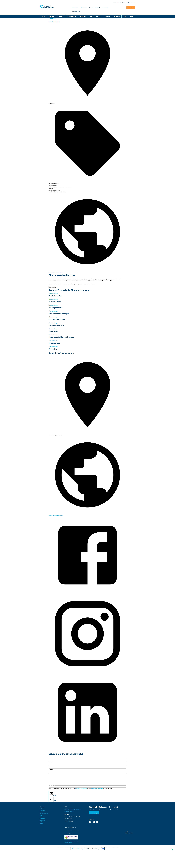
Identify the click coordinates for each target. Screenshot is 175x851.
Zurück (53, 800)
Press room (72, 847)
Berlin (43, 16)
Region (79, 809)
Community (106, 7)
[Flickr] (94, 822)
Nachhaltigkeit (76, 11)
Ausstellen (75, 7)
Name (50, 757)
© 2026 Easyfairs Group (62, 847)
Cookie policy (110, 847)
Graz (91, 16)
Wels (125, 16)
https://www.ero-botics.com (56, 272)
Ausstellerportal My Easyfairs (119, 2)
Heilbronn (107, 16)
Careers (79, 847)
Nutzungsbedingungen (97, 788)
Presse (91, 7)
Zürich (131, 16)
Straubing (117, 16)
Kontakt (97, 7)
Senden (53, 795)
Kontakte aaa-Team (69, 808)
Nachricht (51, 772)
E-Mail (50, 765)
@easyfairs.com (71, 830)
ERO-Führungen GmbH (54, 22)
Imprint (117, 847)
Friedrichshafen (72, 16)
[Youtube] (97, 822)
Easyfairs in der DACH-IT (70, 809)
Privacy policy (101, 847)
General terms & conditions (89, 847)
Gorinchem (83, 16)
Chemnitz (51, 16)
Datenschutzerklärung (81, 788)
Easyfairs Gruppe (68, 811)
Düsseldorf (61, 16)
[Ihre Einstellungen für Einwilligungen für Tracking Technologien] (172, 849)
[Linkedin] (90, 822)
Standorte (84, 7)
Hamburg (98, 16)
